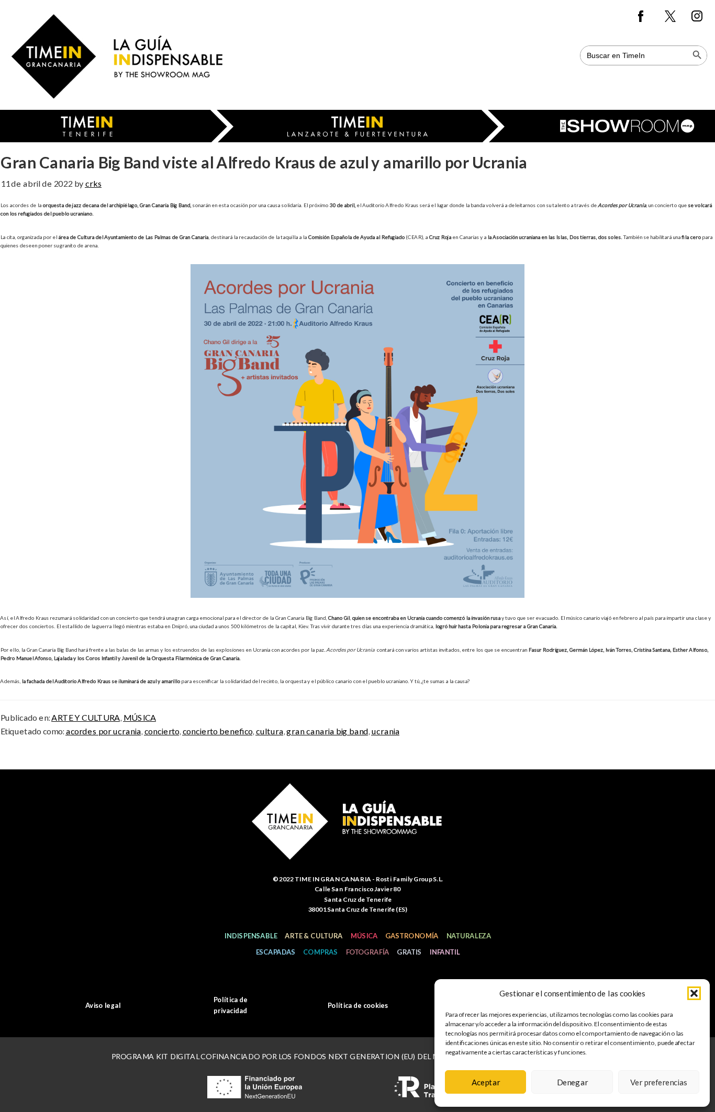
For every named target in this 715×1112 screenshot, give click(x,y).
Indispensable (250, 936)
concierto (161, 731)
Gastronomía (411, 936)
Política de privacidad (230, 1005)
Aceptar (486, 1082)
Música (363, 936)
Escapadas (275, 952)
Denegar (572, 1082)
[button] (694, 993)
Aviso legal (102, 1005)
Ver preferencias (658, 1082)
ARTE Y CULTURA (85, 717)
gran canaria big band (327, 731)
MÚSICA (139, 717)
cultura (269, 731)
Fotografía (367, 952)
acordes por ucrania (103, 731)
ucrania (385, 731)
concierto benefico (217, 731)
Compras (320, 952)
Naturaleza (468, 936)
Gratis (409, 952)
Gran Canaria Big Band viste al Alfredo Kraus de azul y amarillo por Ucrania (263, 162)
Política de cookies (357, 1005)
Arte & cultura (313, 936)
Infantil (444, 952)
